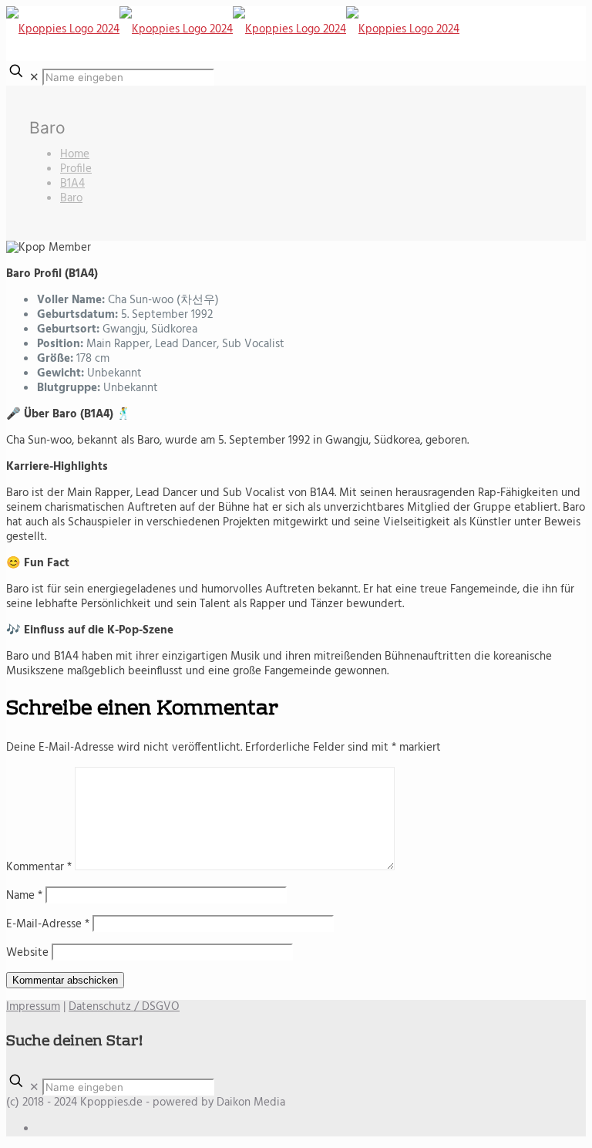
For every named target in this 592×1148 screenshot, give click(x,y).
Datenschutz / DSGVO (124, 1007)
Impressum (33, 1007)
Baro (71, 198)
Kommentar (39, 867)
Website (27, 953)
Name (24, 895)
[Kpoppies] (232, 29)
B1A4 (72, 183)
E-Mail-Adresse (47, 924)
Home (74, 154)
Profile (76, 169)
